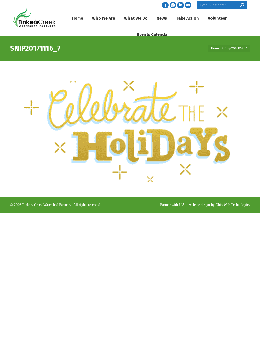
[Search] (242, 5)
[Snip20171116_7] (130, 128)
